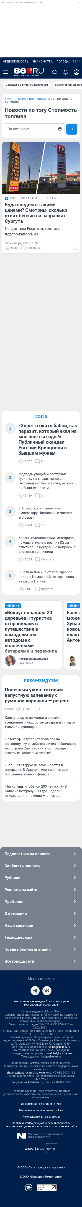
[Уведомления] (65, 72)
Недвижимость (16, 61)
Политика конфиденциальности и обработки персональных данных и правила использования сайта (41, 1125)
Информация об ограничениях (41, 1103)
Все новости (39, 99)
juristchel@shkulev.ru (59, 1053)
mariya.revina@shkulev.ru (26, 1082)
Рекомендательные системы (41, 1116)
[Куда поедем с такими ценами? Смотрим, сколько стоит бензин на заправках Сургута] (41, 168)
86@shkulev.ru (61, 1047)
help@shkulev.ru (51, 1056)
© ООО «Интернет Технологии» (41, 1176)
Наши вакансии (19, 925)
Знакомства (42, 61)
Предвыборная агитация (28, 949)
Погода (62, 61)
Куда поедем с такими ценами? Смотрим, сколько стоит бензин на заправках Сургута (36, 213)
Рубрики (12, 877)
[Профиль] (76, 72)
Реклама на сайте (21, 889)
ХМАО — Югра (15, 99)
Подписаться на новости (28, 853)
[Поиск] (54, 72)
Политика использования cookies (41, 1110)
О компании (16, 913)
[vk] (46, 990)
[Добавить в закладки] (74, 248)
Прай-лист (14, 901)
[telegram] (35, 990)
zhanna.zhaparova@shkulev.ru (26, 1072)
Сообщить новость (22, 865)
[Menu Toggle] (5, 72)
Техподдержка (18, 937)
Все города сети (19, 961)
